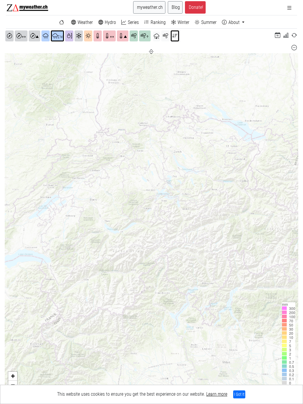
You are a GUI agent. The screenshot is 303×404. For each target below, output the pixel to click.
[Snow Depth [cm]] (79, 36)
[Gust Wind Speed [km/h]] (134, 36)
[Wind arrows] (165, 36)
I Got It (239, 394)
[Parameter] (156, 37)
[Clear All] (294, 48)
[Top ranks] (175, 36)
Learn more (216, 394)
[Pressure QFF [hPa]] (9, 36)
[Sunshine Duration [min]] (88, 36)
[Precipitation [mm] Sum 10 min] (45, 36)
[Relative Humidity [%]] (69, 36)
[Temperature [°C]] (98, 36)
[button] (277, 35)
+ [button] (13, 376)
